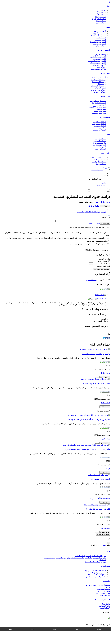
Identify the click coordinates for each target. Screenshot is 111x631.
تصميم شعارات (100, 40)
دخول (104, 183)
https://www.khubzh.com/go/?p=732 (82, 227)
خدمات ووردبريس (99, 92)
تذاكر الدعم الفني (104, 606)
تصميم (107, 27)
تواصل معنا (106, 604)
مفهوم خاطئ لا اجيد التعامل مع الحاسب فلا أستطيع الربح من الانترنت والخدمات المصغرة (74, 558)
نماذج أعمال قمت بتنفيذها (97, 574)
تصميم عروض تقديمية (98, 42)
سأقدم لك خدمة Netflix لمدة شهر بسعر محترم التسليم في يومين (87, 449)
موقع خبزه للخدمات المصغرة (95, 562)
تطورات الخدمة (104, 259)
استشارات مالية (100, 126)
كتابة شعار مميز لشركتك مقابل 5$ (98, 509)
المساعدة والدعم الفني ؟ (102, 599)
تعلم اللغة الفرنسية (99, 113)
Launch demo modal (103, 534)
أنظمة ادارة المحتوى (98, 78)
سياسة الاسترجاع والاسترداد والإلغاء (97, 585)
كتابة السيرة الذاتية (99, 160)
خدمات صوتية (101, 21)
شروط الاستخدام (104, 591)
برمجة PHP (102, 84)
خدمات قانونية (101, 13)
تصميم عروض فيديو (99, 44)
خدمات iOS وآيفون (99, 141)
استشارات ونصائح (103, 117)
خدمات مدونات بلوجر (98, 90)
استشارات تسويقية (99, 124)
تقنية (108, 134)
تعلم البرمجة (101, 105)
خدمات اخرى (101, 23)
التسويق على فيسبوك (98, 63)
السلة (54, 629)
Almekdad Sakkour (103, 528)
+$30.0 (98, 261)
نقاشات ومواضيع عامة (98, 572)
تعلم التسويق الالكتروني (97, 107)
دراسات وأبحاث (100, 17)
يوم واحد (104, 261)
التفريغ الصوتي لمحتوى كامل (100, 479)
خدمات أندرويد (100, 139)
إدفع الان (102, 545)
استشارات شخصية (99, 130)
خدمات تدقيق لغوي (99, 162)
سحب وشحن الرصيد (102, 593)
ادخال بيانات (101, 147)
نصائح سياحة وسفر (99, 128)
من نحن (107, 587)
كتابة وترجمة (105, 153)
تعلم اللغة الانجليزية (99, 103)
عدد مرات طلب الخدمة (102, 263)
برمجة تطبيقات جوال (98, 86)
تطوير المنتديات (100, 88)
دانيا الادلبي (106, 439)
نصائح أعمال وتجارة (99, 19)
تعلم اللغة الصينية (99, 111)
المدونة (108, 551)
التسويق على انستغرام (98, 57)
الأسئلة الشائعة (105, 608)
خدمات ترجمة (101, 164)
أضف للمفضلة (105, 223)
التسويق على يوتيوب (98, 65)
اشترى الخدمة (105, 206)
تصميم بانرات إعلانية (98, 33)
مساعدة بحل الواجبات (98, 101)
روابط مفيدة (106, 581)
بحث (77, 629)
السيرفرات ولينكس (99, 145)
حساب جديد (101, 185)
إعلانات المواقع (100, 55)
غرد (104, 338)
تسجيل (10, 629)
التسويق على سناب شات (97, 61)
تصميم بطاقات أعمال (98, 36)
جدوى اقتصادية (92, 280)
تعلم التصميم (101, 109)
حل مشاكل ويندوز (99, 143)
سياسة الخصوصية (103, 589)
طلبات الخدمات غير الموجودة (95, 570)
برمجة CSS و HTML (98, 80)
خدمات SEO (101, 67)
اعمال (108, 6)
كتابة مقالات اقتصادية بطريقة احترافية (96, 383)
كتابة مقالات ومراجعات (97, 157)
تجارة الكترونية (100, 10)
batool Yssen (105, 498)
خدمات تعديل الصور (99, 46)
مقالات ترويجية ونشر (98, 69)
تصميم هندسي (101, 38)
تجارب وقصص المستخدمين (96, 577)
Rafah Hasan (105, 202)
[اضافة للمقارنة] (96, 377)
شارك (107, 338)
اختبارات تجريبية (100, 149)
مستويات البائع (105, 595)
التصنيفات (99, 629)
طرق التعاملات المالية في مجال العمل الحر (90, 556)
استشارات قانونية (99, 122)
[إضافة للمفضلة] (98, 377)
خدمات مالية (101, 15)
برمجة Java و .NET (99, 82)
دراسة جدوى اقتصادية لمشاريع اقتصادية (91, 212)
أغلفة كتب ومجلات (99, 31)
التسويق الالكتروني (103, 50)
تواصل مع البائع (93, 206)
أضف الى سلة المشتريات (101, 269)
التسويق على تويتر (99, 59)
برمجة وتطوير (105, 73)
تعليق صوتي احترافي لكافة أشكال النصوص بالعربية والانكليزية (88, 419)
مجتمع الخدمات (105, 566)
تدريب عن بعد (105, 96)
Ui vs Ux (103, 560)
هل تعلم (107, 468)
